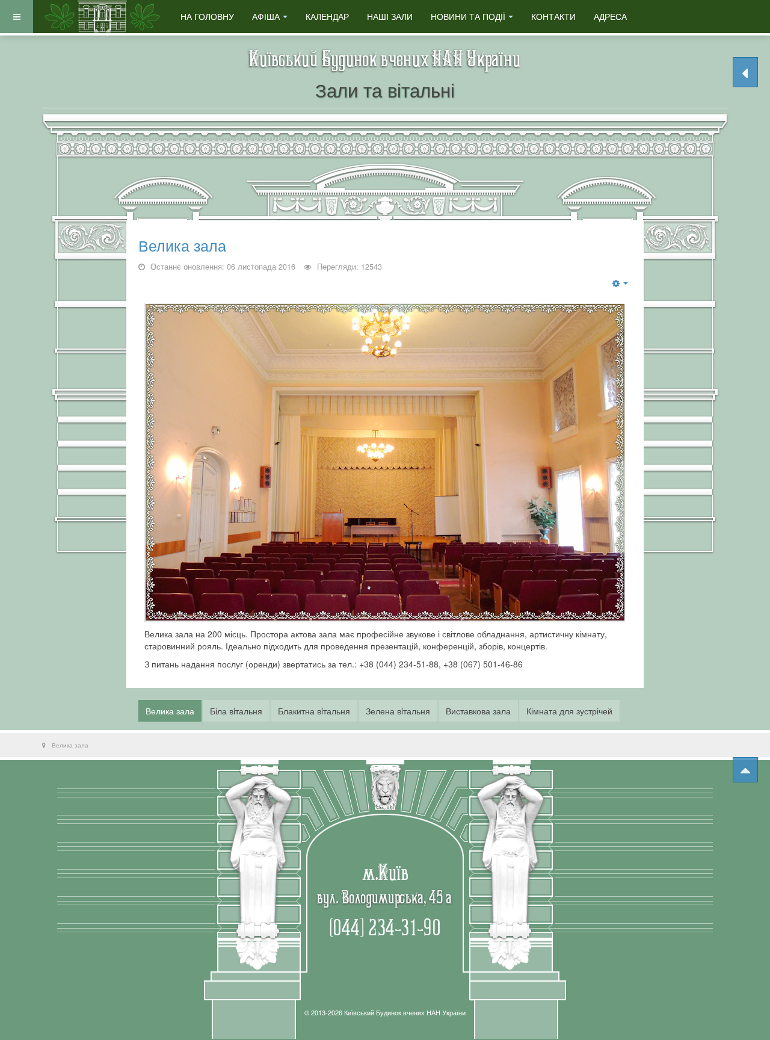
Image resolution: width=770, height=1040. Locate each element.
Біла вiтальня (236, 711)
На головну (207, 16)
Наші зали (390, 16)
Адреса (610, 16)
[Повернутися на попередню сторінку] (745, 72)
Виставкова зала (478, 711)
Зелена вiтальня (398, 711)
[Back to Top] (745, 769)
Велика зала (182, 246)
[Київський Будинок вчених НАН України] (102, 16)
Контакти (553, 16)
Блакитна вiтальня (314, 711)
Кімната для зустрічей (569, 711)
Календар (327, 16)
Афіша (266, 16)
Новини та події (468, 16)
